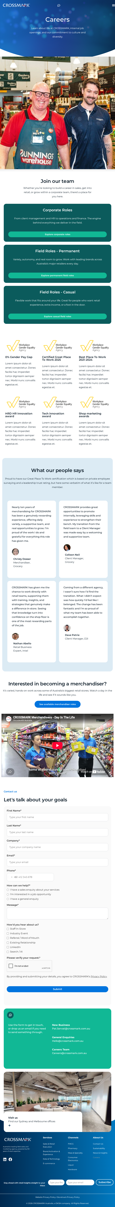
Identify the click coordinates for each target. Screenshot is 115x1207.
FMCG (71, 1144)
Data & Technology (51, 1159)
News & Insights (100, 1153)
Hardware (72, 1169)
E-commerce (49, 1163)
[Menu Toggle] (113, 5)
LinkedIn (15, 947)
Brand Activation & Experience (51, 1152)
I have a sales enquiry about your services (34, 889)
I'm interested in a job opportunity (30, 894)
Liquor (71, 1165)
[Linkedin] (5, 1159)
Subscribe (105, 1182)
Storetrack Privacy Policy (68, 1197)
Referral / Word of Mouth (24, 938)
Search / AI (16, 951)
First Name (14, 810)
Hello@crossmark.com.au (67, 1041)
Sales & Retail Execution (49, 1145)
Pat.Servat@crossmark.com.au (71, 1028)
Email (11, 855)
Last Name (14, 825)
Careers (96, 1157)
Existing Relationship (22, 942)
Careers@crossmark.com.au (69, 1053)
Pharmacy (72, 1148)
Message (13, 905)
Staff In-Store (18, 928)
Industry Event (19, 933)
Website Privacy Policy (45, 1197)
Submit (57, 989)
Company (13, 840)
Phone (11, 870)
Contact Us (98, 1144)
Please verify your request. (23, 957)
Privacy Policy (99, 976)
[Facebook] (10, 1159)
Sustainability (99, 1148)
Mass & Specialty (75, 1153)
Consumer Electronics (73, 1159)
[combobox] (12, 877)
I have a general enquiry (24, 898)
